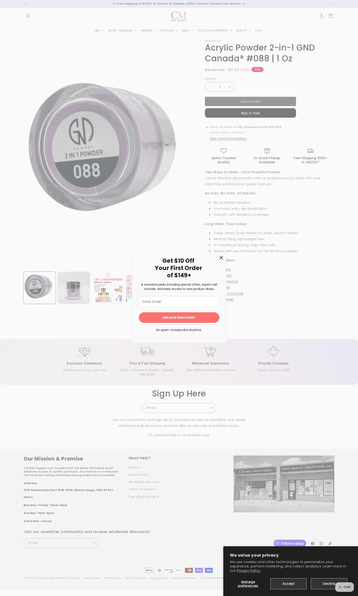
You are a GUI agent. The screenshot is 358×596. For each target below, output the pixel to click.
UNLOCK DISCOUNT (179, 317)
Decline (329, 583)
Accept (288, 583)
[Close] (221, 258)
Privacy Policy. (249, 570)
